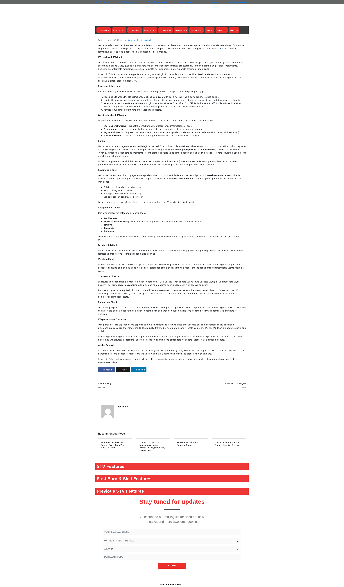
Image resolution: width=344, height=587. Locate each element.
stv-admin (131, 40)
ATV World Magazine (128, 2)
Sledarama (213, 2)
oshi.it (225, 48)
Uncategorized (147, 40)
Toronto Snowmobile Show (158, 2)
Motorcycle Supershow (188, 2)
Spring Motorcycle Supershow (240, 2)
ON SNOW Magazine (101, 2)
